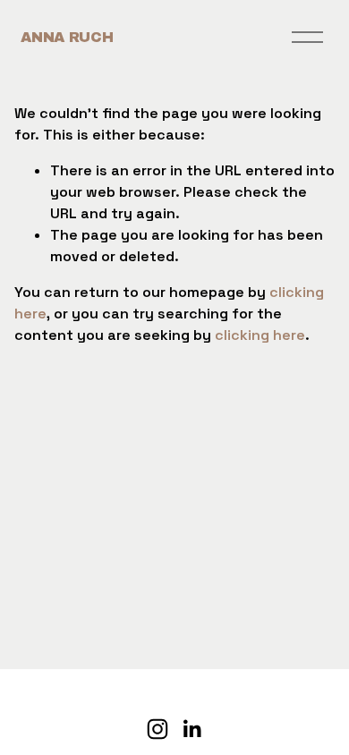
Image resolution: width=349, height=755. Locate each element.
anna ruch (67, 37)
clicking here (260, 335)
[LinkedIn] (191, 729)
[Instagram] (157, 729)
